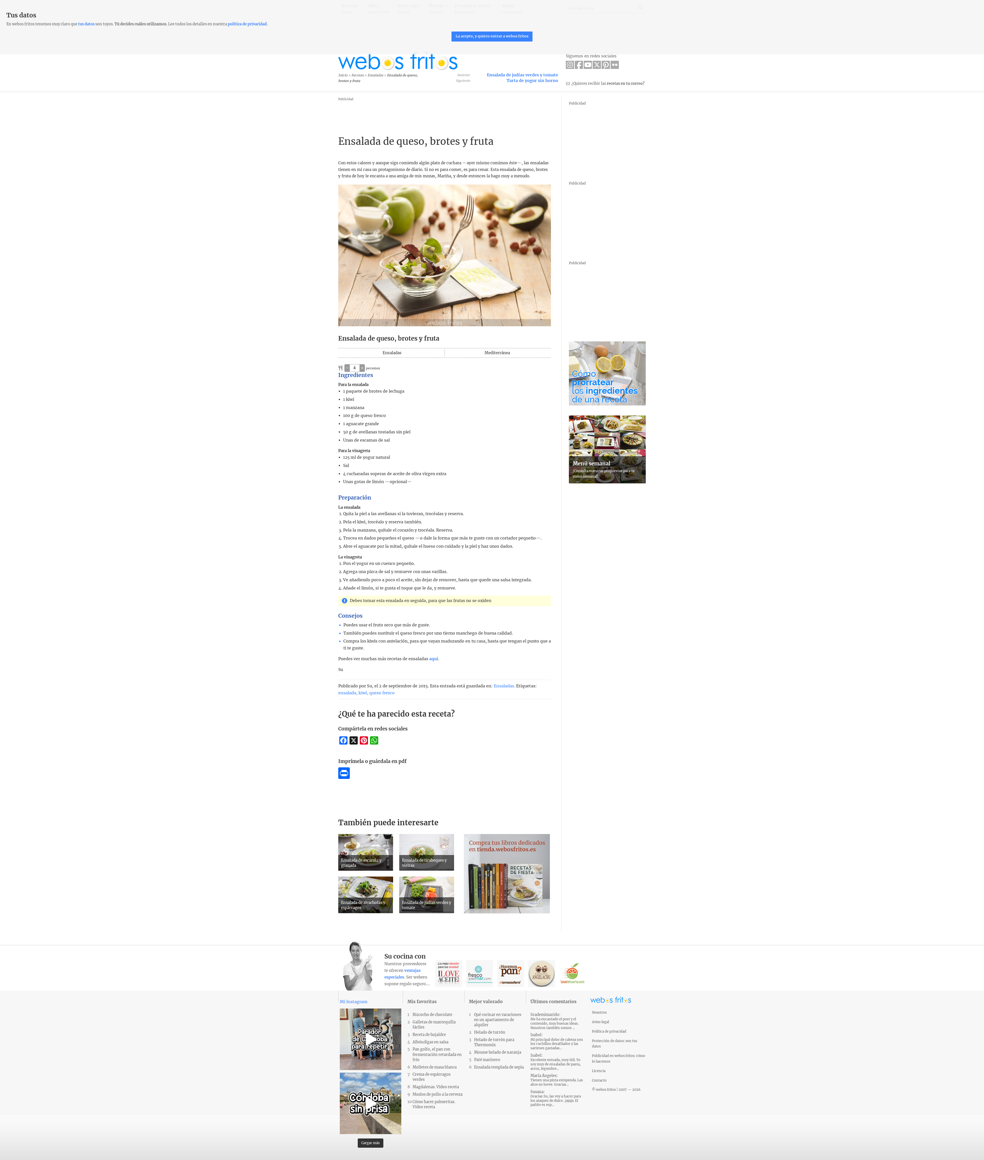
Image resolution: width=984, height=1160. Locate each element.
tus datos (86, 24)
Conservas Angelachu (541, 973)
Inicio (342, 75)
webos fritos (398, 61)
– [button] (347, 367)
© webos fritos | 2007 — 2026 (616, 1089)
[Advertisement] (431, 114)
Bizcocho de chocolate (432, 1014)
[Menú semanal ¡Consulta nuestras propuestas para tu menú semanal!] (607, 481)
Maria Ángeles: (556, 1080)
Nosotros (599, 1012)
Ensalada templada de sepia (499, 1067)
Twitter (597, 65)
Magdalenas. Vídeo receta (436, 1087)
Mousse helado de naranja (497, 1052)
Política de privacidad (609, 1031)
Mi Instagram (353, 1001)
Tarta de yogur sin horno (532, 80)
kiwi (362, 692)
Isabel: (556, 1041)
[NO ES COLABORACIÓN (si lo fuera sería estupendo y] (370, 1039)
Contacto (599, 1080)
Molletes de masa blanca (435, 1067)
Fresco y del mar (479, 973)
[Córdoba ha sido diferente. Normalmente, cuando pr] (370, 1103)
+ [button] (362, 367)
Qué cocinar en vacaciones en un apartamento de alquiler (497, 1019)
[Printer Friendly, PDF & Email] (344, 777)
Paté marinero (487, 1059)
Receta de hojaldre (429, 1034)
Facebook (579, 65)
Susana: (555, 1098)
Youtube (588, 65)
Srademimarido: (554, 1021)
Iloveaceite (448, 973)
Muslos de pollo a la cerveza (438, 1094)
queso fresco (382, 692)
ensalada (347, 692)
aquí (433, 658)
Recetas (357, 75)
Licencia (599, 1071)
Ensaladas (375, 75)
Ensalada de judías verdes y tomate (522, 74)
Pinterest (606, 65)
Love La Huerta (572, 973)
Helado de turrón (489, 1032)
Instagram (570, 65)
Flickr (615, 65)
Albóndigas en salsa (430, 1042)
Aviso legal (600, 1022)
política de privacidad (247, 24)
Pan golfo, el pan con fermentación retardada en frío (437, 1054)
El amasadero (510, 973)
